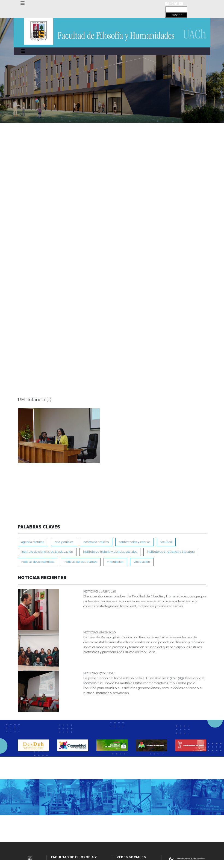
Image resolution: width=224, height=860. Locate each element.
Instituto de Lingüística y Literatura (171, 552)
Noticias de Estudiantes (80, 562)
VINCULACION (115, 562)
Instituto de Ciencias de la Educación (47, 552)
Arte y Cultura (64, 542)
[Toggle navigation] (22, 3)
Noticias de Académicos (37, 562)
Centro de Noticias (96, 542)
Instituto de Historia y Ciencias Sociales (110, 552)
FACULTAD (166, 542)
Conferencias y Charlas (134, 542)
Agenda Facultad (33, 542)
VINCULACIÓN (142, 562)
